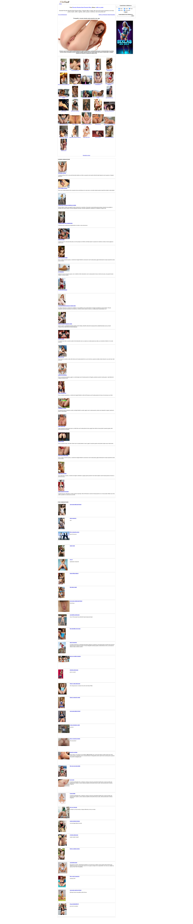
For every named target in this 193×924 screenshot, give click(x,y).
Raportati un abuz (86, 155)
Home (60, 3)
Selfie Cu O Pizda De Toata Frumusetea (107, 14)
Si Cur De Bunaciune (62, 14)
